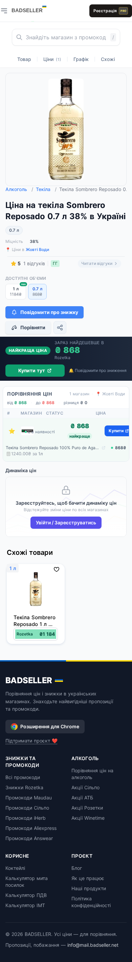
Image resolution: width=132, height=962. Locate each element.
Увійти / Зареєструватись (66, 522)
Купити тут (31, 370)
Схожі (108, 59)
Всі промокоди (22, 777)
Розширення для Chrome (49, 726)
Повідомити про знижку (49, 312)
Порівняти (32, 327)
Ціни (52, 59)
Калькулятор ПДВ (26, 895)
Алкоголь (19, 189)
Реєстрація (109, 10)
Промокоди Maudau (28, 797)
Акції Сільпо (85, 787)
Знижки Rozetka (24, 787)
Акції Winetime (88, 818)
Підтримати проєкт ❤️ (31, 741)
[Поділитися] (59, 327)
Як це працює (87, 878)
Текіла (46, 189)
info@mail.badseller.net (92, 945)
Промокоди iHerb (25, 818)
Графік (81, 59)
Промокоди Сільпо (27, 808)
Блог (76, 868)
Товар (24, 59)
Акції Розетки (87, 808)
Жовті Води (37, 249)
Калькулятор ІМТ (25, 905)
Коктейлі (15, 868)
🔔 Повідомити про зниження (98, 370)
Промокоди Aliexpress (31, 828)
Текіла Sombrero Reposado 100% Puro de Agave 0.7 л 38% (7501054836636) (53, 447)
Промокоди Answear (29, 838)
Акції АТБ (82, 797)
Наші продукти (88, 888)
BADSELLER (28, 680)
